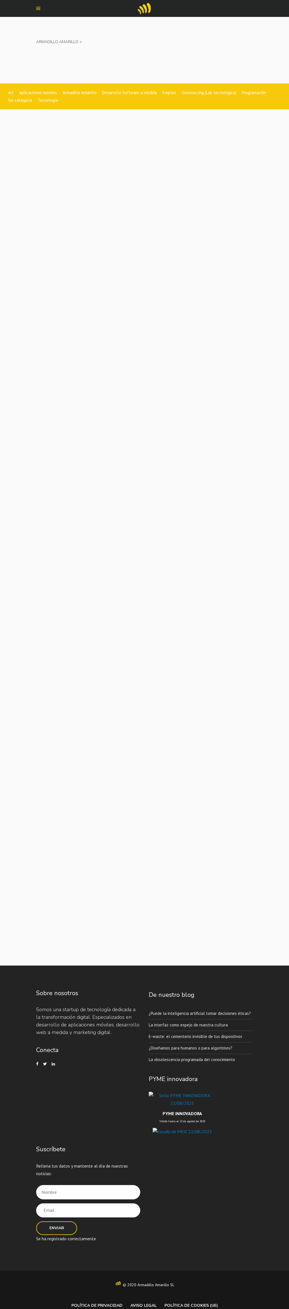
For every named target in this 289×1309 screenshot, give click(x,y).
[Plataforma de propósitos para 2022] (48, 639)
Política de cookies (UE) (191, 1305)
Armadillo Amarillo (57, 42)
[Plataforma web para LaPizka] (48, 801)
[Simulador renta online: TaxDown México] (48, 144)
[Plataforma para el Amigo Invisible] (48, 306)
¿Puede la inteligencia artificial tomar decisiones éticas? (200, 1013)
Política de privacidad (96, 1305)
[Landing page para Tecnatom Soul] (48, 476)
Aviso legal (143, 1305)
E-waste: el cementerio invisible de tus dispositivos (195, 1036)
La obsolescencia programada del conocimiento (192, 1059)
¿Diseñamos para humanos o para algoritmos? (190, 1047)
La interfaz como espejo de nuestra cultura (188, 1024)
